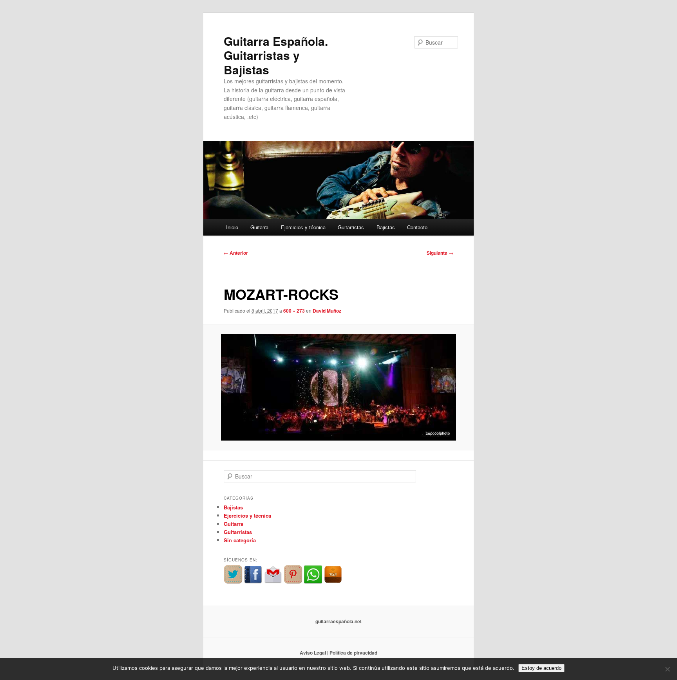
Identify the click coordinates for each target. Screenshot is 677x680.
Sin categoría (240, 540)
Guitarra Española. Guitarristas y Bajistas (276, 55)
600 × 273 (294, 310)
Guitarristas (351, 227)
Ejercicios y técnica (303, 227)
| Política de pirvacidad (352, 652)
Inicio (232, 227)
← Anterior (236, 252)
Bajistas (386, 227)
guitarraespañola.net (338, 621)
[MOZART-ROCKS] (338, 387)
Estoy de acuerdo (541, 668)
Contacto (417, 227)
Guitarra (259, 227)
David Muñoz (327, 310)
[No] (667, 669)
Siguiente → (440, 252)
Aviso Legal (313, 652)
